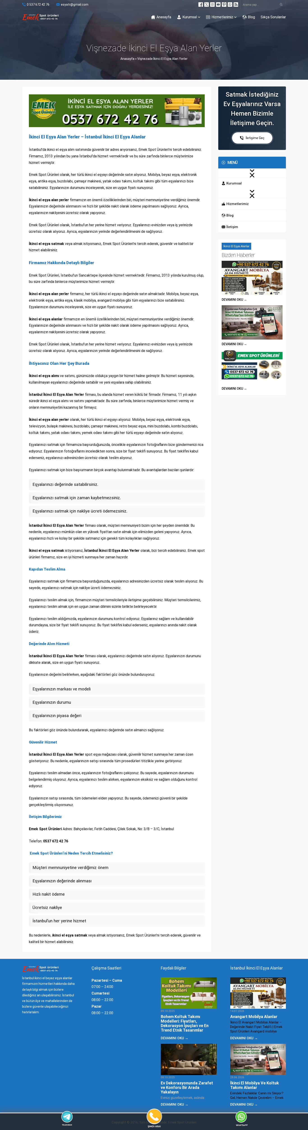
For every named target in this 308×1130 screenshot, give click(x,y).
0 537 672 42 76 (38, 4)
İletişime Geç (255, 138)
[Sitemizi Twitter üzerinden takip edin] (206, 4)
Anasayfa (127, 59)
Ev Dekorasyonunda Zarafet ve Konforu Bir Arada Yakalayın (187, 1087)
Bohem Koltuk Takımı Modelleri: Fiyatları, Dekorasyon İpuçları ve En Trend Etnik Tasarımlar (185, 1023)
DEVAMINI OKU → (234, 299)
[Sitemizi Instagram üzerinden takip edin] (212, 4)
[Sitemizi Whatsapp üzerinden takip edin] (230, 4)
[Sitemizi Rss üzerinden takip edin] (236, 4)
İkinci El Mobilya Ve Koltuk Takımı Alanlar (254, 1085)
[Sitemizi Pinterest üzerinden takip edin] (224, 4)
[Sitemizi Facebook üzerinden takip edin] (200, 4)
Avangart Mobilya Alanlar (253, 1016)
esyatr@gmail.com (74, 4)
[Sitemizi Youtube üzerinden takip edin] (218, 4)
